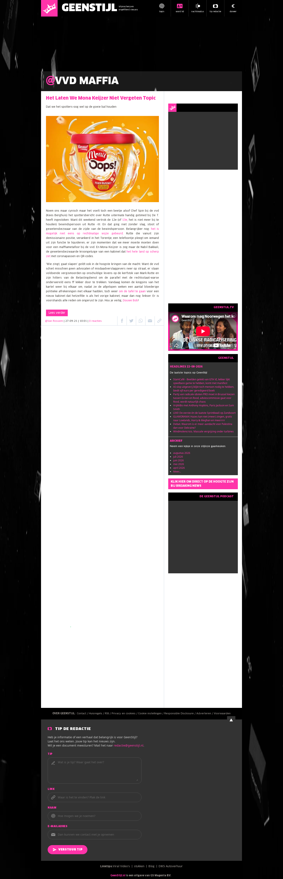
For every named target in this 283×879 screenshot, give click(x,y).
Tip (50, 754)
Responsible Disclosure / (180, 713)
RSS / (108, 713)
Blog (152, 866)
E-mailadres (58, 826)
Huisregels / (97, 713)
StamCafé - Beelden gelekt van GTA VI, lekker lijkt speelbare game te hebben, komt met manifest (201, 381)
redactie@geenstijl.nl (128, 745)
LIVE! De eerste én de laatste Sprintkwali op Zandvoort (204, 413)
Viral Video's (121, 866)
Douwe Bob (130, 300)
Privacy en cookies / (125, 713)
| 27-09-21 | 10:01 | (83, 321)
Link (51, 789)
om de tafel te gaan (132, 291)
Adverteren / (205, 713)
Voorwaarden (222, 713)
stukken (139, 866)
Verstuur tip (70, 849)
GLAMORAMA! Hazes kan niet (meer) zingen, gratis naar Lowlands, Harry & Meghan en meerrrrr (202, 418)
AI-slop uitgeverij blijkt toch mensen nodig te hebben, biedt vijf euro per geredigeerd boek (203, 388)
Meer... (177, 471)
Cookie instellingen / (151, 713)
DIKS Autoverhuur (171, 866)
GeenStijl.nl (117, 875)
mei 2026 (178, 464)
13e (124, 220)
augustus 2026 (181, 453)
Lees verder (56, 312)
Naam (52, 808)
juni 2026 (178, 460)
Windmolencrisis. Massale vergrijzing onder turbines (203, 431)
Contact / (83, 713)
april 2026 (179, 468)
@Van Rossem (54, 321)
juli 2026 (178, 456)
